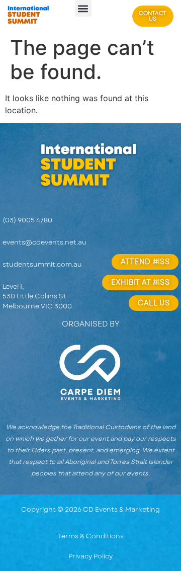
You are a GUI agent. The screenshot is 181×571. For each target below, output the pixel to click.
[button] (83, 8)
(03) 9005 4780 (27, 220)
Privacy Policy (90, 556)
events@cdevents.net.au (44, 242)
